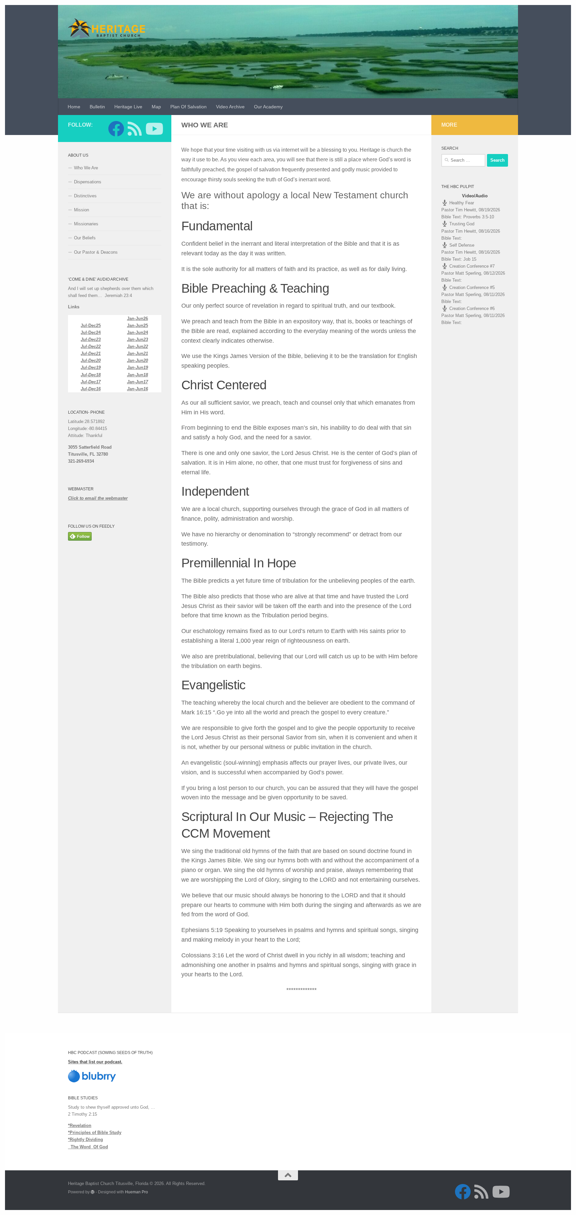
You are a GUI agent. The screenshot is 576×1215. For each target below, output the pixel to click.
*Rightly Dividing (85, 1139)
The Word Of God (88, 1146)
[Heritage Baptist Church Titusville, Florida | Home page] (106, 28)
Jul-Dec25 (91, 325)
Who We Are (86, 167)
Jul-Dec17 (91, 381)
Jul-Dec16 (91, 388)
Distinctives (85, 195)
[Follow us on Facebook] (116, 129)
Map (156, 106)
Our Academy (268, 106)
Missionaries (86, 223)
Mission (81, 209)
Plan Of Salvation (188, 106)
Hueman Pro (136, 1192)
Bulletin (97, 106)
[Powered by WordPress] (93, 1192)
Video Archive (230, 106)
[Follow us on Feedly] (135, 129)
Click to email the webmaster (98, 498)
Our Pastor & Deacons (96, 252)
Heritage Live (128, 106)
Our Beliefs (85, 237)
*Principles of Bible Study (94, 1132)
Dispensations (87, 181)
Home (74, 106)
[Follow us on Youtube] (153, 129)
